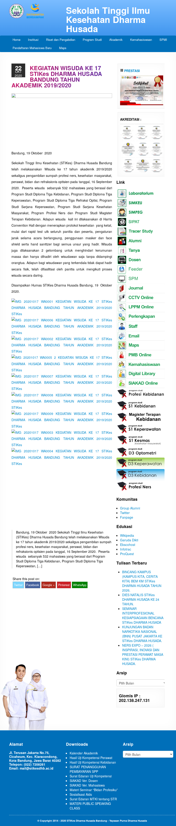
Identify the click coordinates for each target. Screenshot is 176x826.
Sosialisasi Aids (81, 794)
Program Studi (92, 39)
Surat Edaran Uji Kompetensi (91, 776)
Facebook (32, 585)
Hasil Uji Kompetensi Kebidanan (93, 762)
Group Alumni (130, 508)
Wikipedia (127, 535)
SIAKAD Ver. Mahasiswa (87, 785)
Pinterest (64, 585)
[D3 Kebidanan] (156, 148)
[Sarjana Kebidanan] (127, 132)
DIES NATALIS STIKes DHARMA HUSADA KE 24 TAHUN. (140, 599)
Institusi (33, 39)
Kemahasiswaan (141, 39)
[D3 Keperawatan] (143, 148)
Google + (49, 585)
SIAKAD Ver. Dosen (84, 780)
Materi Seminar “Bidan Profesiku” (94, 789)
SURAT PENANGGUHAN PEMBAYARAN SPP (88, 769)
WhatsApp (79, 585)
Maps (62, 48)
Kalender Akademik (84, 753)
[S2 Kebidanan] (156, 165)
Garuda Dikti (129, 540)
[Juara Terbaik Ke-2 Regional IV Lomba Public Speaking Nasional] (141, 89)
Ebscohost (127, 544)
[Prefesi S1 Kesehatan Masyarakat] (128, 148)
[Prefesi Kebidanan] (141, 132)
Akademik (116, 39)
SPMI (163, 39)
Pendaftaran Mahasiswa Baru (32, 48)
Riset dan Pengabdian (60, 39)
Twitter (18, 585)
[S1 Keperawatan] (128, 165)
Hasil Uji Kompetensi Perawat (91, 757)
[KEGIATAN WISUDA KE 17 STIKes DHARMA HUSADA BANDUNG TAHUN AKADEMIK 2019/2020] (61, 307)
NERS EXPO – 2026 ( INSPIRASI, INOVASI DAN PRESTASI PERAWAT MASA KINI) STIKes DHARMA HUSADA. (142, 654)
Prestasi (131, 70)
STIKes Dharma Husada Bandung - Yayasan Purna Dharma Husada (107, 820)
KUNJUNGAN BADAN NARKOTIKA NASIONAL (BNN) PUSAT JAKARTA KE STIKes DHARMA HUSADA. (142, 634)
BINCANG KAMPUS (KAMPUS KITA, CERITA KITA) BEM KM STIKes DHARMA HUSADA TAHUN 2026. (141, 581)
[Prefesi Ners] (156, 132)
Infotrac (125, 549)
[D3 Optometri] (143, 165)
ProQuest (127, 553)
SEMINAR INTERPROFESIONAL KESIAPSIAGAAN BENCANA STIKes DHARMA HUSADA (142, 615)
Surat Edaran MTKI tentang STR (93, 799)
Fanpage (126, 517)
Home (16, 39)
